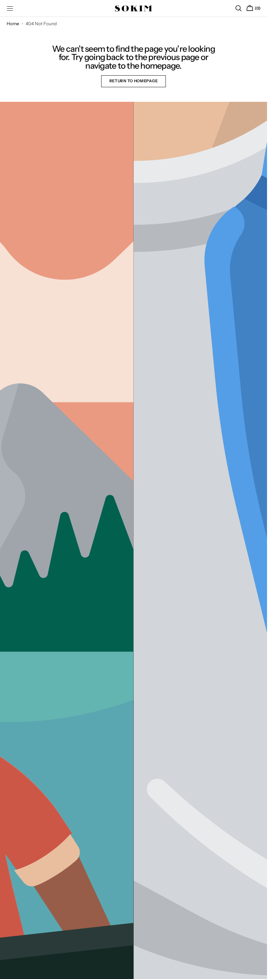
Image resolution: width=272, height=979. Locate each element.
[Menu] (10, 8)
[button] (238, 8)
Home (13, 23)
